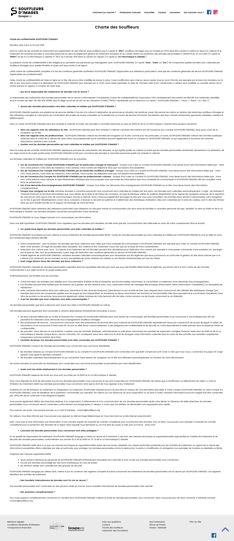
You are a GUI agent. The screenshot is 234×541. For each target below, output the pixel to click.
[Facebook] (209, 13)
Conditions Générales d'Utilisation (23, 524)
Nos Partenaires (157, 521)
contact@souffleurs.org (88, 410)
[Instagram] (215, 13)
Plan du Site (195, 521)
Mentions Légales (15, 521)
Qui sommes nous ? (194, 12)
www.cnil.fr (150, 424)
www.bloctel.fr (144, 416)
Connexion (175, 12)
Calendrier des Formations (115, 530)
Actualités (149, 12)
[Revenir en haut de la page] (225, 530)
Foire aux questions (111, 521)
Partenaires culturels (130, 12)
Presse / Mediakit (158, 527)
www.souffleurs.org (96, 51)
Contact (162, 12)
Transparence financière (19, 527)
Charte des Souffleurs (117, 27)
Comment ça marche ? (104, 12)
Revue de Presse (158, 524)
